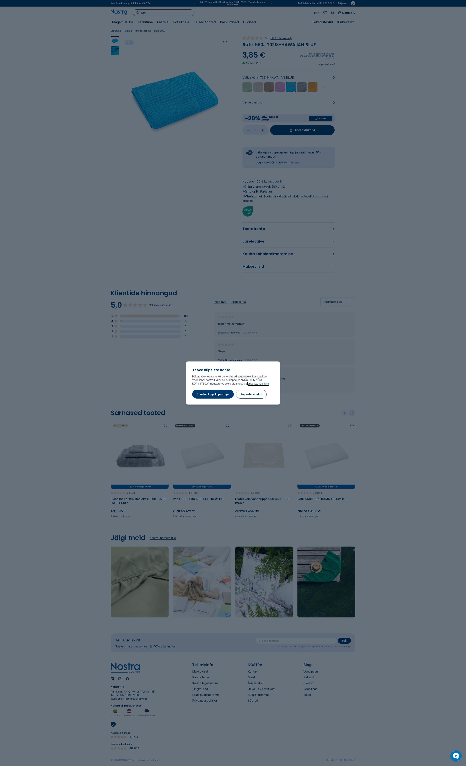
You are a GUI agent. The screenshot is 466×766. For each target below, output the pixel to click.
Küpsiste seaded (251, 394)
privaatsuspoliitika (258, 383)
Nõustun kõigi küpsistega (213, 394)
